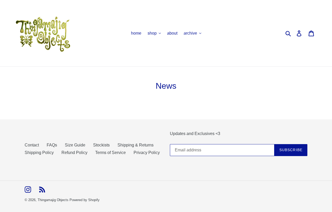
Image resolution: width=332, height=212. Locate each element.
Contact (32, 145)
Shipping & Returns (135, 145)
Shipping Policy (39, 152)
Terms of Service (110, 152)
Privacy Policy (147, 152)
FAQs (52, 145)
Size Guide (75, 145)
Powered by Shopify (85, 200)
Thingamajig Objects (53, 200)
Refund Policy (74, 152)
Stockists (101, 145)
